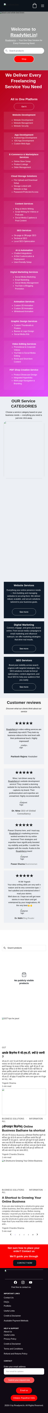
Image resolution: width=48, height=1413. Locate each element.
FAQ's (6, 1302)
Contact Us (9, 1298)
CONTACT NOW (24, 1263)
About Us (8, 1332)
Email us (24, 1390)
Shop (24, 59)
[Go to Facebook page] (15, 1282)
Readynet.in (10, 40)
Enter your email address (15, 1367)
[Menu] (42, 6)
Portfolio (7, 1306)
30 (33, 1234)
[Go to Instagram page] (22, 1282)
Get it (23, 106)
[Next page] (37, 1235)
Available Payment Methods (16, 1321)
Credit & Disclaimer (12, 1316)
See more (24, 687)
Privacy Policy (10, 1339)
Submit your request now (19, 1380)
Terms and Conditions (13, 1349)
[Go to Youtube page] (30, 1282)
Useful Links (9, 1311)
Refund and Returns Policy (15, 1354)
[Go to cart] (34, 6)
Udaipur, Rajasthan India (24, 1398)
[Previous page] (10, 1235)
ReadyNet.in (23, 34)
